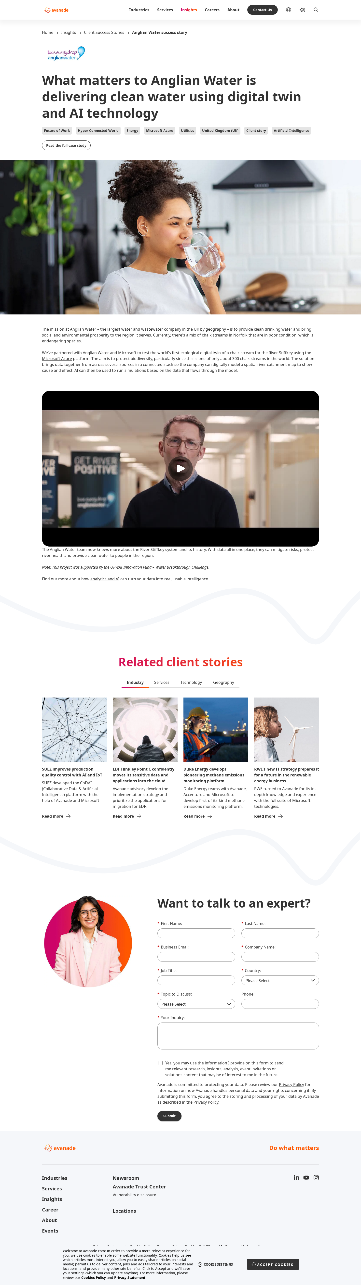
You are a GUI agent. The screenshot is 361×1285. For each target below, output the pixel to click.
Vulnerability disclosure (134, 1195)
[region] (180, 1264)
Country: (251, 970)
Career (50, 1209)
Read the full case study (66, 145)
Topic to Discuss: (174, 994)
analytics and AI (104, 579)
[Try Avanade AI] (302, 10)
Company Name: (258, 947)
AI (76, 370)
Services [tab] (161, 682)
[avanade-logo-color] (56, 9)
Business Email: (173, 947)
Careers (212, 9)
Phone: (247, 994)
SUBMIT (169, 1115)
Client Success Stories (104, 32)
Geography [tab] (223, 682)
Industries (139, 9)
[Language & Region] (292, 10)
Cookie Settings (218, 1264)
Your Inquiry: (171, 1017)
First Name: (169, 923)
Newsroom (126, 1178)
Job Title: (167, 970)
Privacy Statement (129, 1277)
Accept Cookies (275, 1264)
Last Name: (253, 923)
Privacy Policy (291, 1084)
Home (47, 32)
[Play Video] (180, 468)
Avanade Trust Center (139, 1186)
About (233, 9)
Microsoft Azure (57, 358)
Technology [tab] (191, 682)
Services (165, 9)
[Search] (316, 10)
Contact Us (262, 9)
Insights (189, 9)
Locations (124, 1211)
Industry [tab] (135, 682)
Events (50, 1230)
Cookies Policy (93, 1277)
